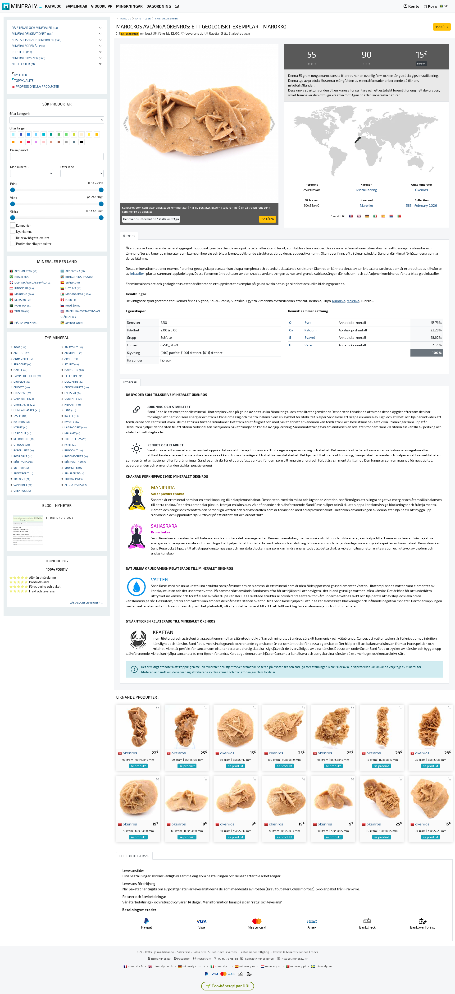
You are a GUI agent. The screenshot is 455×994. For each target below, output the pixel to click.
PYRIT (70, 444)
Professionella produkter (37, 86)
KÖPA (442, 27)
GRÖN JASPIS (24, 404)
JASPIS (20, 415)
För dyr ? (421, 63)
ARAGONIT (22, 364)
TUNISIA (21, 311)
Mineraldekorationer (32, 34)
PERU (71, 299)
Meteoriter (23, 64)
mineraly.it (222, 966)
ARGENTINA (75, 271)
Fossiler (22, 52)
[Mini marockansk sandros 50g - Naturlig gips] (431, 797)
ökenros (129, 752)
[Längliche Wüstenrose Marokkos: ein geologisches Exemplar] (367, 215)
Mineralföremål (28, 46)
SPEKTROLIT (23, 473)
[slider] (12, 190)
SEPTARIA (22, 467)
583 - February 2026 (421, 205)
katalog (125, 18)
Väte (308, 345)
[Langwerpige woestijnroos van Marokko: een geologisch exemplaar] (391, 215)
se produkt (138, 766)
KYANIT (20, 427)
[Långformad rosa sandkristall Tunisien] (382, 726)
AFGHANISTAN (25, 271)
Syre (308, 323)
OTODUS (22, 444)
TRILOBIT (22, 479)
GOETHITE (73, 398)
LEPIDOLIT (22, 433)
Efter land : (68, 167)
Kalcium (311, 330)
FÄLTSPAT (72, 392)
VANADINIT (23, 484)
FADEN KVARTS (76, 387)
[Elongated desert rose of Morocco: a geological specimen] (359, 215)
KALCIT (71, 415)
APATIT (70, 358)
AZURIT (71, 364)
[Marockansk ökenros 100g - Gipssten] (284, 726)
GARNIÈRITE (24, 398)
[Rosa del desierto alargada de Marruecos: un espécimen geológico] (383, 215)
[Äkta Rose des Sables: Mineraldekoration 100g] (187, 726)
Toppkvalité (22, 80)
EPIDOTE (22, 387)
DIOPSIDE (22, 381)
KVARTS (72, 421)
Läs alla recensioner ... (86, 602)
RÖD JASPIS (23, 461)
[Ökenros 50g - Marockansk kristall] (236, 726)
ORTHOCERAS (75, 438)
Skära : (14, 212)
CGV (139, 951)
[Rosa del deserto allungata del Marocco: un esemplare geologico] (375, 215)
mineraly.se (323, 966)
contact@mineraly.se (259, 958)
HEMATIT (72, 404)
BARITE (20, 369)
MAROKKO (24, 294)
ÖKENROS (22, 490)
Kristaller (143, 18)
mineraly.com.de (194, 966)
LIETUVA (73, 288)
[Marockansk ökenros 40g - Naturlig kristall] (333, 797)
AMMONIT (73, 352)
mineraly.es (247, 966)
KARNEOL (22, 421)
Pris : (13, 184)
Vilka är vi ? (201, 951)
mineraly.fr (135, 966)
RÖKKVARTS (75, 461)
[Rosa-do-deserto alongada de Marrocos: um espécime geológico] (399, 215)
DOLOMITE (73, 381)
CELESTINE (73, 375)
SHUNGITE (73, 467)
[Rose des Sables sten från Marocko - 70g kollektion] (138, 797)
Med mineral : (19, 167)
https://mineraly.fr (295, 958)
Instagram (203, 958)
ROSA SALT (23, 456)
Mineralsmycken (28, 58)
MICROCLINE (24, 438)
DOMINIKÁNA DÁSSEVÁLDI (32, 282)
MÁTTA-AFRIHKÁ (26, 322)
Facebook (183, 958)
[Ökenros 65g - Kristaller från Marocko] (187, 797)
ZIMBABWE (74, 322)
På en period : (19, 150)
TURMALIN (73, 479)
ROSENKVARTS (76, 456)
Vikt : (13, 198)
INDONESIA (24, 288)
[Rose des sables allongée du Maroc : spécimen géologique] (351, 215)
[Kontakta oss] (177, 6)
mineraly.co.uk (162, 966)
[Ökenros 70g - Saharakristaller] (284, 797)
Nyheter (19, 75)
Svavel (310, 337)
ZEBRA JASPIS (75, 484)
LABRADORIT (75, 427)
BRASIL (21, 276)
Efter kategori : (19, 113)
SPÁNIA (72, 282)
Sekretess (184, 951)
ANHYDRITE (23, 358)
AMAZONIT (73, 347)
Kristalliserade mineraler (36, 40)
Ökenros (421, 190)
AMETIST (21, 352)
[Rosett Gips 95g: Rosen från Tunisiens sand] (333, 726)
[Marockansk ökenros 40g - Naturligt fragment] (236, 797)
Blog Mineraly (160, 958)
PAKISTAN (22, 305)
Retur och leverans (224, 951)
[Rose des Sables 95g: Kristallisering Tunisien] (431, 726)
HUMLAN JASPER (27, 410)
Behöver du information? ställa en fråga (151, 219)
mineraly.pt (298, 966)
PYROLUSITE (24, 450)
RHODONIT (73, 450)
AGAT (20, 347)
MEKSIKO (22, 299)
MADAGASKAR (78, 294)
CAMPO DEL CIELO (27, 375)
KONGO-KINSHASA (79, 276)
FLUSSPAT (22, 392)
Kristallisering (166, 18)
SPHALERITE (74, 473)
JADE (70, 410)
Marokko (366, 205)
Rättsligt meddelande (159, 951)
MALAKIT (72, 433)
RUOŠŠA (73, 305)
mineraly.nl (272, 966)
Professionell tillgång (255, 951)
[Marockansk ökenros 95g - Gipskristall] (382, 797)
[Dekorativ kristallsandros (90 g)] (138, 726)
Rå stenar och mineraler (35, 28)
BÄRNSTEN (74, 369)
